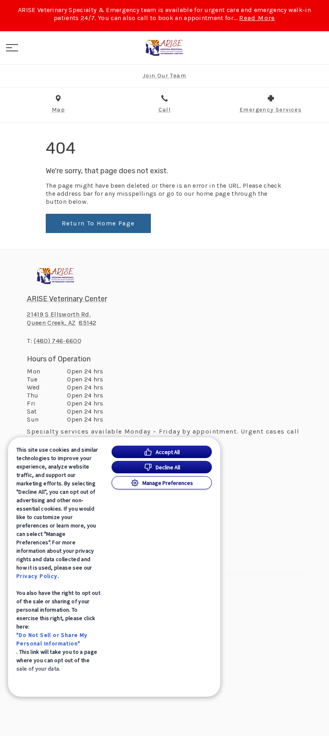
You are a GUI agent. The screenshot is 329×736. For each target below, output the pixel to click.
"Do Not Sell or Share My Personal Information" (52, 639)
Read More (257, 18)
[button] (12, 47)
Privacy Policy (37, 576)
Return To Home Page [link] (98, 223)
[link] (164, 47)
